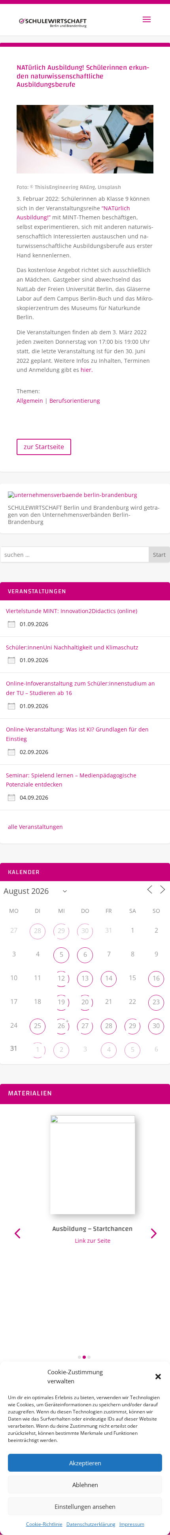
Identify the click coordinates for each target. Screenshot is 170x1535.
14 (108, 978)
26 (61, 1025)
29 (61, 930)
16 (156, 978)
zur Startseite (44, 446)
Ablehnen (85, 1485)
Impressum (131, 1524)
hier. (87, 369)
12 (61, 978)
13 (85, 978)
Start (159, 554)
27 (85, 1025)
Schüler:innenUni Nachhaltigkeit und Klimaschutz (72, 647)
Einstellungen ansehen (85, 1506)
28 (37, 930)
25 (37, 1025)
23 (156, 1002)
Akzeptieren (85, 1463)
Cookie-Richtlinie (44, 1524)
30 (85, 930)
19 (61, 1002)
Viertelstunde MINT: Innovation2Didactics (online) (71, 611)
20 (85, 1002)
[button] (158, 1377)
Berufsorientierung (74, 400)
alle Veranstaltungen (35, 826)
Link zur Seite (88, 1240)
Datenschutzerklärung (90, 1524)
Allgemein (30, 400)
